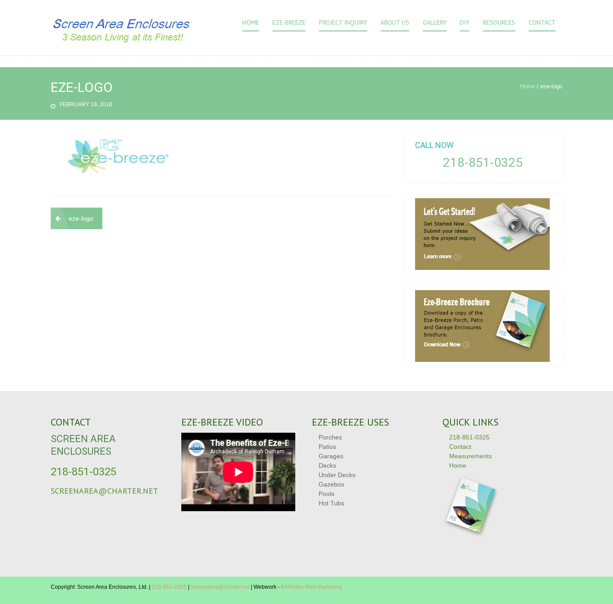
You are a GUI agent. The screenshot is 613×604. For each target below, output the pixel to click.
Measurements (470, 456)
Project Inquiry (343, 22)
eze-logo (81, 218)
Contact (542, 22)
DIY (464, 22)
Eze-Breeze (289, 22)
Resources (499, 22)
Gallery (435, 22)
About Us (395, 22)
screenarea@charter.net (104, 491)
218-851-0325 (483, 162)
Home (250, 22)
